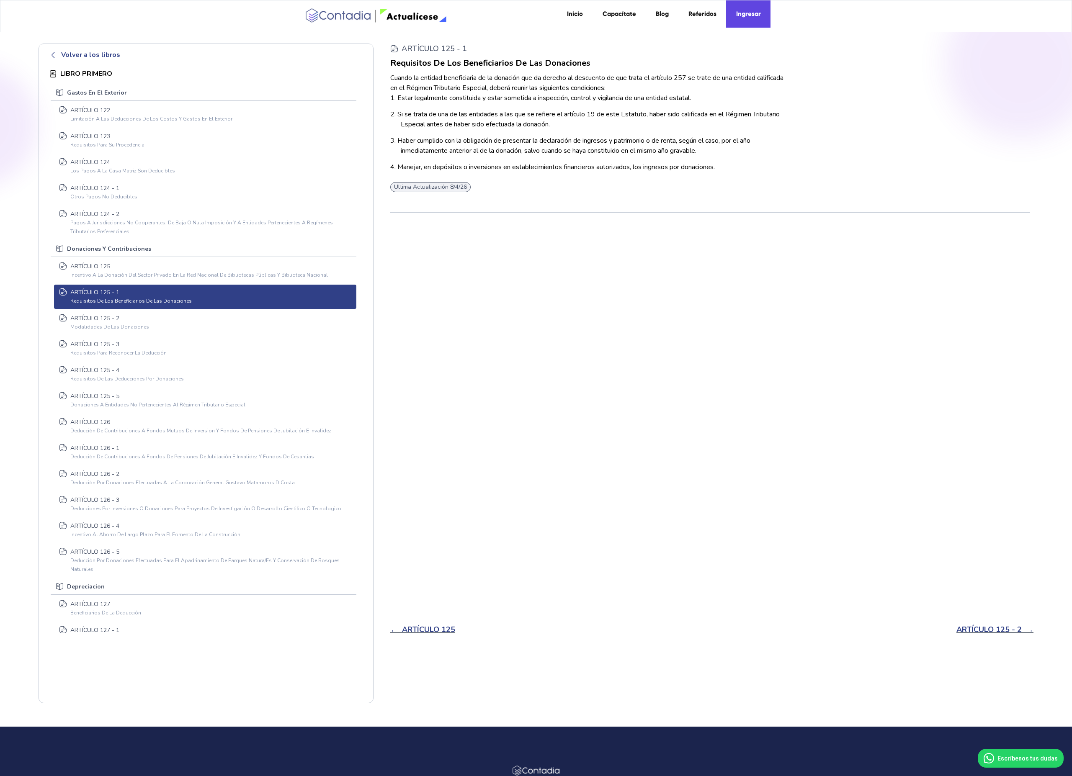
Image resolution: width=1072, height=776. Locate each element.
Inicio (575, 14)
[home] (375, 13)
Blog (662, 14)
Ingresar (748, 14)
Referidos (702, 14)
